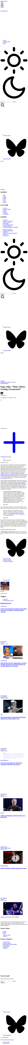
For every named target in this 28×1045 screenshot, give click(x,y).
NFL (4, 195)
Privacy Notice (6, 1042)
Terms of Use (6, 235)
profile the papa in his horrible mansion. (16, 483)
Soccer (4, 201)
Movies (4, 211)
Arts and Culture (6, 41)
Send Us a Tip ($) (7, 222)
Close (17, 917)
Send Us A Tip (6, 941)
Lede (13, 1039)
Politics (4, 42)
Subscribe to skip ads (5, 382)
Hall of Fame (6, 946)
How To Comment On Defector (10, 233)
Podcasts (5, 208)
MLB (4, 198)
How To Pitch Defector (8, 224)
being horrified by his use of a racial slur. (12, 474)
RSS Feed (5, 234)
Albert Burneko (4, 696)
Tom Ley (4, 395)
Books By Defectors (7, 229)
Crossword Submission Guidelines (10, 227)
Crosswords (5, 214)
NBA (4, 196)
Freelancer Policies (7, 226)
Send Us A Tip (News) (8, 221)
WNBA (5, 197)
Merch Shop (6, 223)
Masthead (5, 232)
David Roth (3, 749)
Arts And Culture (7, 209)
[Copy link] (1, 400)
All (4, 43)
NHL (4, 200)
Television (5, 213)
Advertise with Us (7, 943)
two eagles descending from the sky (16, 512)
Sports (4, 40)
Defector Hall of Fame (8, 230)
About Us (5, 219)
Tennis (4, 202)
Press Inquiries (6, 945)
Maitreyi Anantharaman (6, 848)
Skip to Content (4, 1)
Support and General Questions (10, 944)
